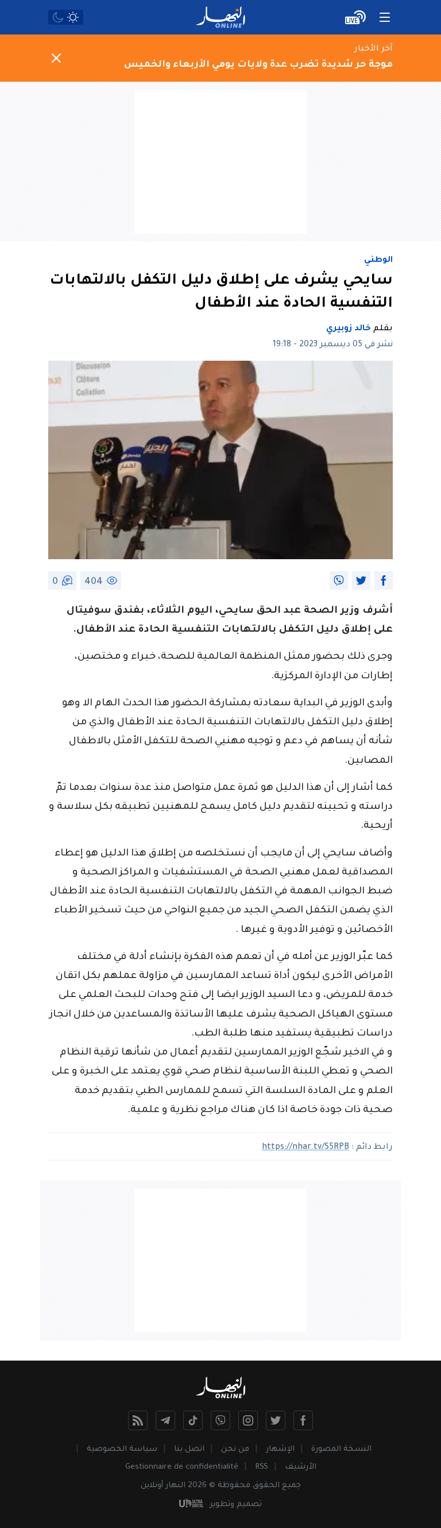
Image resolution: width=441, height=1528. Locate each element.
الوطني (378, 260)
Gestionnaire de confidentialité (181, 1467)
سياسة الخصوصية (122, 1449)
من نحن (235, 1449)
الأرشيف (300, 1467)
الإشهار (280, 1449)
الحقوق (266, 1485)
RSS (261, 1467)
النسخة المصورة (341, 1449)
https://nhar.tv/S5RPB (305, 1147)
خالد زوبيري (348, 329)
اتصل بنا (189, 1449)
